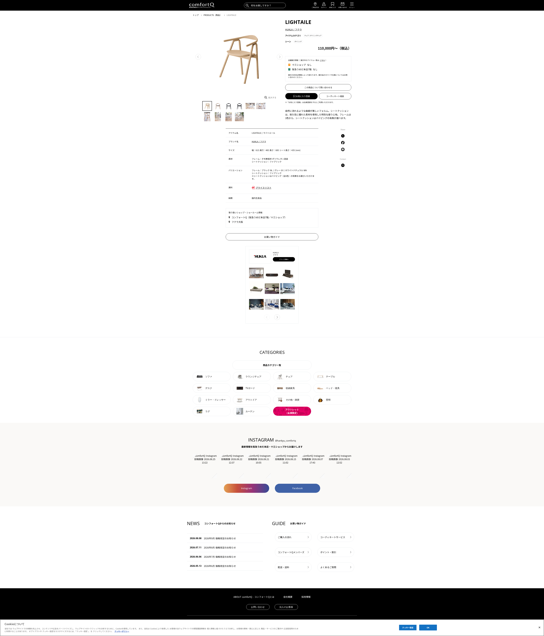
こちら (322, 60)
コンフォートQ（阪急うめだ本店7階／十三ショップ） (259, 217)
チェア (312, 35)
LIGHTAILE (231, 15)
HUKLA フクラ (293, 29)
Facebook (297, 488)
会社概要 (287, 596)
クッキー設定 (407, 627)
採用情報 (306, 596)
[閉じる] (539, 627)
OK (428, 627)
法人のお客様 (286, 607)
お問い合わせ (258, 607)
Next (279, 57)
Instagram (246, 488)
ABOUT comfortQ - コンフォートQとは (253, 596)
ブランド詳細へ (284, 259)
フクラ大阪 (237, 222)
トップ (196, 15)
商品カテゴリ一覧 (272, 365)
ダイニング (298, 41)
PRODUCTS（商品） (213, 15)
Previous (198, 57)
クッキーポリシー (121, 631)
